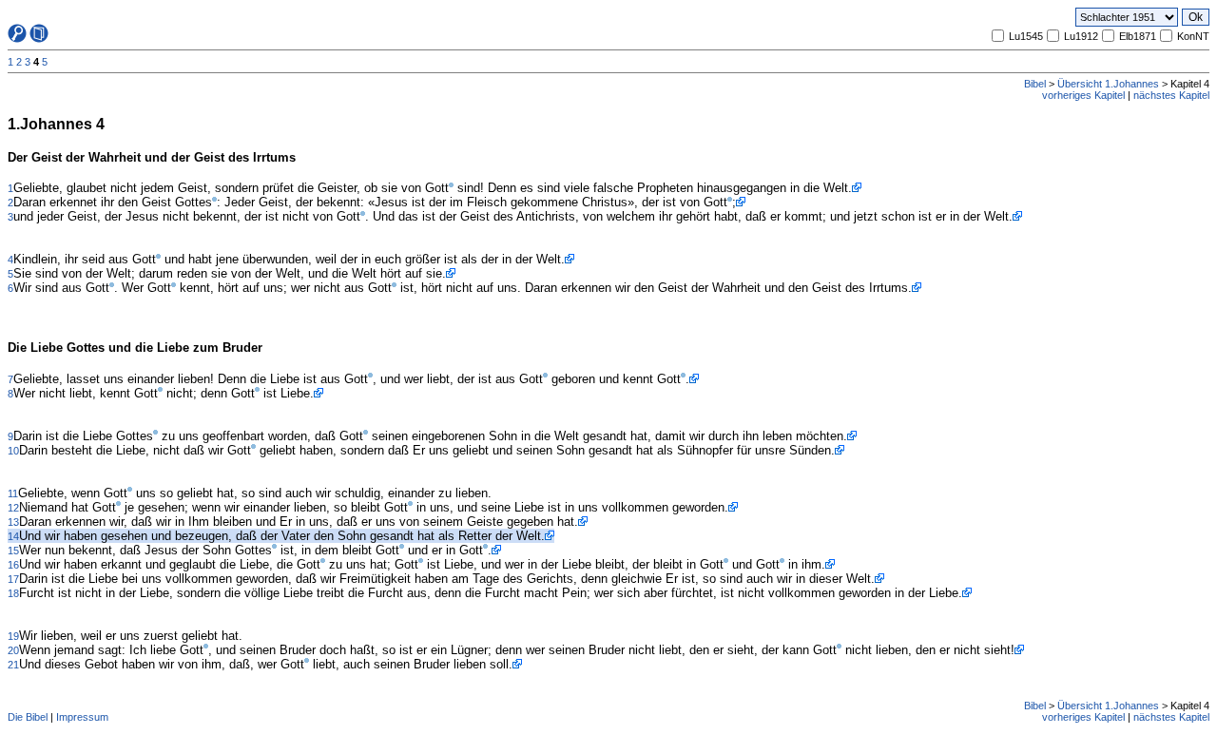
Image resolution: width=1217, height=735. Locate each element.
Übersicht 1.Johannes (1108, 83)
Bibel (1035, 83)
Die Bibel (28, 717)
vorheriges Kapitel (1083, 95)
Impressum (82, 717)
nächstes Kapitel (1171, 95)
